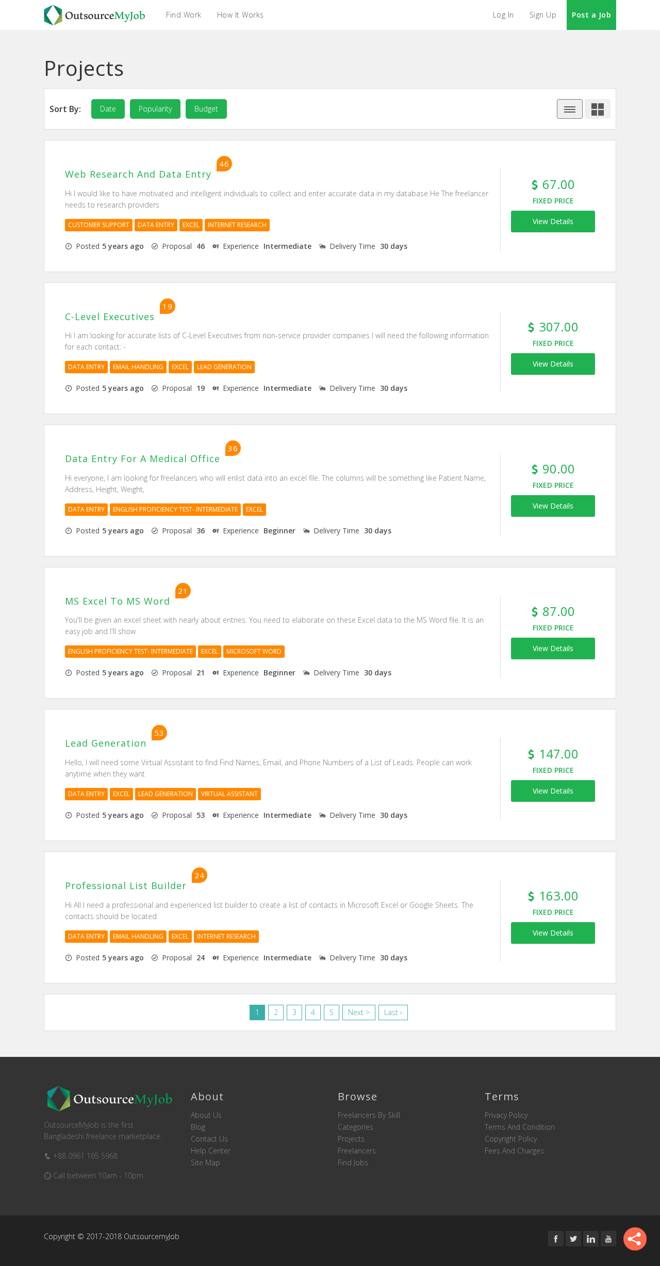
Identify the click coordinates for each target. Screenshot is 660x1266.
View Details (553, 221)
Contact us (209, 1139)
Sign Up (543, 15)
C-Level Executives (110, 317)
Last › (393, 1012)
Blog (198, 1127)
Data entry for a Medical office (142, 459)
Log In (503, 15)
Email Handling (138, 366)
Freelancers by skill (369, 1115)
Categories (355, 1127)
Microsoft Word (254, 651)
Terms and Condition (520, 1127)
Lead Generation (224, 366)
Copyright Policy (511, 1139)
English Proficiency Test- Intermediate (175, 509)
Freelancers (357, 1151)
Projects (351, 1139)
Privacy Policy (506, 1115)
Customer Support (98, 224)
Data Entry (156, 224)
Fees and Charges (514, 1151)
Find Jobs (353, 1162)
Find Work (184, 15)
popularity (155, 109)
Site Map (205, 1162)
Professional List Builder (126, 886)
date (108, 109)
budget (206, 109)
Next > (359, 1012)
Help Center (210, 1151)
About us (206, 1115)
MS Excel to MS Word (117, 601)
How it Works (240, 15)
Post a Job (591, 15)
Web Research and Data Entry (138, 174)
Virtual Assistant (229, 793)
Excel (191, 224)
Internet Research (237, 224)
